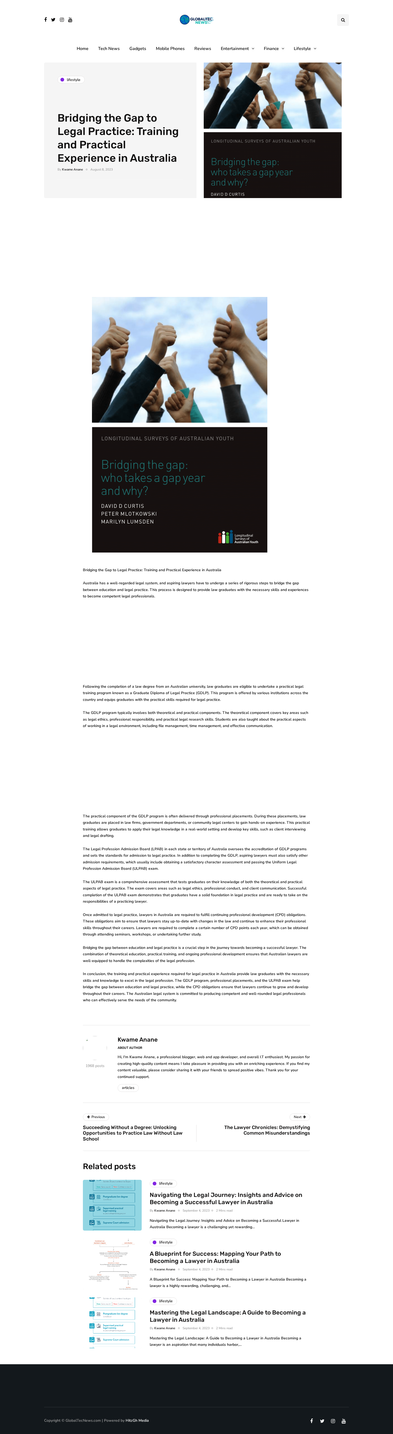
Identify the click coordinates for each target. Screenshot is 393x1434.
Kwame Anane (72, 169)
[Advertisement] (196, 248)
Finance (271, 49)
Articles (128, 1087)
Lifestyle (302, 49)
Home (82, 49)
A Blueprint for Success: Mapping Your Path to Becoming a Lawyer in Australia (215, 1257)
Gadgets (137, 49)
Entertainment (235, 49)
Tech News (109, 49)
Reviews (202, 49)
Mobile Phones (170, 49)
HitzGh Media (137, 1420)
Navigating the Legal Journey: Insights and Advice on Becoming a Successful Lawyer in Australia (226, 1198)
